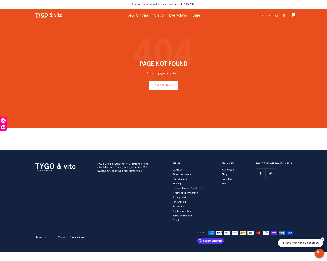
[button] (319, 253)
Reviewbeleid (179, 207)
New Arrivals (138, 15)
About (176, 220)
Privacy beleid (180, 197)
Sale (196, 15)
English (263, 16)
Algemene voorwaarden (185, 193)
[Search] (276, 15)
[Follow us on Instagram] (270, 173)
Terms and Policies (182, 216)
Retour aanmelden (182, 175)
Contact (177, 170)
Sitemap (177, 184)
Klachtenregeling (182, 211)
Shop (159, 15)
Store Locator (180, 179)
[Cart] (291, 15)
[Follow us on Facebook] (260, 173)
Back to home (163, 85)
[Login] (283, 15)
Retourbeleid (179, 202)
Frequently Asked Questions (187, 188)
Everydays (178, 15)
